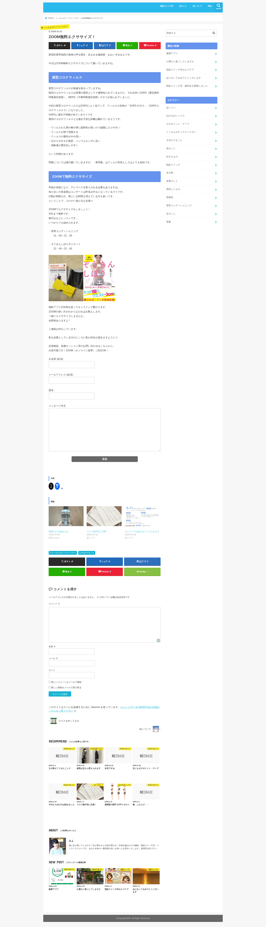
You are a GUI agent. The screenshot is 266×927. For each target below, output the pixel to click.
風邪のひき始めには (58, 531)
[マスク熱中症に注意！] (104, 516)
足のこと (183, 6)
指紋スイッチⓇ (166, 6)
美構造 (169, 197)
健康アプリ (172, 53)
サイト (52, 670)
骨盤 (168, 222)
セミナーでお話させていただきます (142, 531)
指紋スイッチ (173, 165)
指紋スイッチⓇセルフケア (180, 69)
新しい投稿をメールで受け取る (66, 687)
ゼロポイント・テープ (177, 124)
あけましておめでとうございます (183, 78)
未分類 (169, 173)
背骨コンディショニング (179, 205)
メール (53, 658)
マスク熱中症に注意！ (97, 531)
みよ (71, 840)
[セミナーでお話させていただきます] (142, 516)
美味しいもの (173, 189)
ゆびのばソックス (175, 116)
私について (197, 6)
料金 (210, 6)
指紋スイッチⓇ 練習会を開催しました (187, 86)
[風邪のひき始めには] (66, 516)
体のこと (170, 148)
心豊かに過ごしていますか (180, 61)
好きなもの (172, 156)
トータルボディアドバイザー (64, 553)
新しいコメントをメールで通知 (66, 682)
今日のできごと (87, 553)
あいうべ (170, 107)
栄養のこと (172, 181)
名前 (52, 646)
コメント (54, 603)
